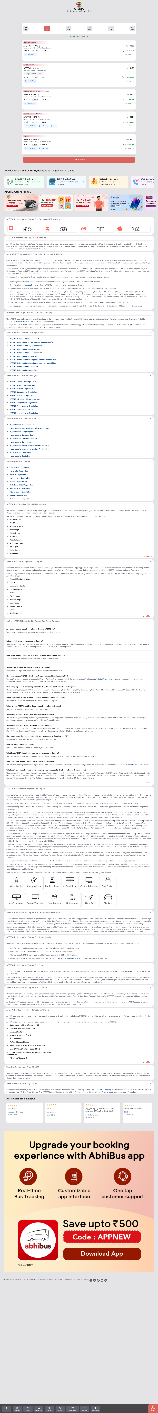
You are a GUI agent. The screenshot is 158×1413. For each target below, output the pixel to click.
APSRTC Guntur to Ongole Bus (22, 396)
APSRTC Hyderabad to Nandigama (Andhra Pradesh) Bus (33, 360)
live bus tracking (129, 765)
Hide (148, 783)
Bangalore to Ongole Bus (20, 488)
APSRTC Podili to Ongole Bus (21, 389)
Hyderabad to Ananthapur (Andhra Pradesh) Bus (29, 449)
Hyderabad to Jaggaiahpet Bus (22, 431)
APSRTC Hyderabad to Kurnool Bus (24, 356)
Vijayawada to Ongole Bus (20, 492)
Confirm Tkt (17, 1279)
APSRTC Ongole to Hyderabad (18, 321)
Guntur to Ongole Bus (19, 481)
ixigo (10, 1279)
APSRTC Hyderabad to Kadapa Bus (24, 367)
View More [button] (147, 556)
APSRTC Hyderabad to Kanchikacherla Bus (27, 353)
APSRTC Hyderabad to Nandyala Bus (25, 349)
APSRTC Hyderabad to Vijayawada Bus (25, 339)
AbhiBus (5, 1279)
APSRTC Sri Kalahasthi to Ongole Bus (25, 399)
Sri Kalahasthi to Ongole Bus (21, 485)
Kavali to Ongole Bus (18, 495)
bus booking (133, 325)
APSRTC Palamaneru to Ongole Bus (24, 413)
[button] (26, 28)
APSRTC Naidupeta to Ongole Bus (23, 392)
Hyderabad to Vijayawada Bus (22, 425)
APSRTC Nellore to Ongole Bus (22, 385)
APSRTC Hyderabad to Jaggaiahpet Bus (26, 346)
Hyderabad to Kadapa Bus (20, 452)
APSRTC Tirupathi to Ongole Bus (23, 382)
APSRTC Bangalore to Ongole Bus (23, 403)
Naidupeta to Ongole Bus (20, 478)
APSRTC (31, 812)
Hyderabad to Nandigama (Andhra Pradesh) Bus (29, 445)
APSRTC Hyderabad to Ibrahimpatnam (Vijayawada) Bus (32, 342)
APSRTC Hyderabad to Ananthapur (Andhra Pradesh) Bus (33, 363)
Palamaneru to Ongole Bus (20, 499)
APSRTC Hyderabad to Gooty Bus (23, 370)
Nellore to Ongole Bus (19, 471)
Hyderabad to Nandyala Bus (21, 435)
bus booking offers (35, 285)
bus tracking (106, 1090)
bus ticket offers (99, 679)
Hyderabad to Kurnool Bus (20, 442)
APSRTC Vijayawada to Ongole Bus (24, 406)
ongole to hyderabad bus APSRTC (67, 958)
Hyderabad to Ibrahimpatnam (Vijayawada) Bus (29, 428)
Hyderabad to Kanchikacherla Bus (24, 438)
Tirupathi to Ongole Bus (19, 467)
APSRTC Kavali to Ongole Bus (21, 409)
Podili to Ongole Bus (18, 474)
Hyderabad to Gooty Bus (20, 456)
